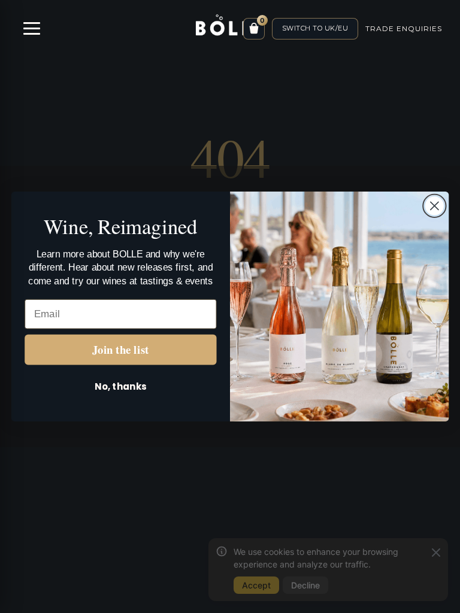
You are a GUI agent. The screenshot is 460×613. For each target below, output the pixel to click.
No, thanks (120, 386)
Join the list (120, 349)
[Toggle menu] (31, 28)
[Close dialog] (434, 206)
